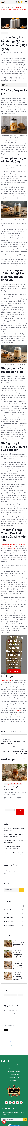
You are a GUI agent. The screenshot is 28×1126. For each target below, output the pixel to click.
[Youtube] (11, 731)
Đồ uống (4, 33)
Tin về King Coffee (9, 925)
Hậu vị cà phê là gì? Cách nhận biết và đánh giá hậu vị (18, 944)
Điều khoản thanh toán (14, 1068)
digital (6, 52)
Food (20, 995)
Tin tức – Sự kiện (8, 921)
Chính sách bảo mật (14, 1080)
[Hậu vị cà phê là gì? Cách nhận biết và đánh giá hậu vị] (8, 943)
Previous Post (6, 739)
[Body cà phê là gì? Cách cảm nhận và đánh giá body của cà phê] (8, 953)
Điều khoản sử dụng (14, 1077)
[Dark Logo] (3, 2)
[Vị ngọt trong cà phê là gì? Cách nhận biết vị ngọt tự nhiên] (8, 964)
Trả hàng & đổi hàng (14, 1065)
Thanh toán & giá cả (14, 1074)
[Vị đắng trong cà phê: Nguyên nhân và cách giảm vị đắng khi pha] (8, 975)
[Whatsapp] (17, 731)
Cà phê (6, 906)
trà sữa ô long (19, 710)
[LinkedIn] (13, 731)
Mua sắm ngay (14, 671)
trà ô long (13, 548)
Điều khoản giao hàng (14, 1071)
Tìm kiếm (19, 812)
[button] (25, 759)
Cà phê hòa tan (8, 909)
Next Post (23, 749)
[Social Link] (6, 1102)
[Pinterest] (15, 731)
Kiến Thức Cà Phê (16, 784)
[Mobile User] (16, 2)
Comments (22, 798)
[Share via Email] (20, 731)
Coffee (7, 995)
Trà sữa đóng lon (6, 680)
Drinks (14, 995)
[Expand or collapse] (25, 85)
